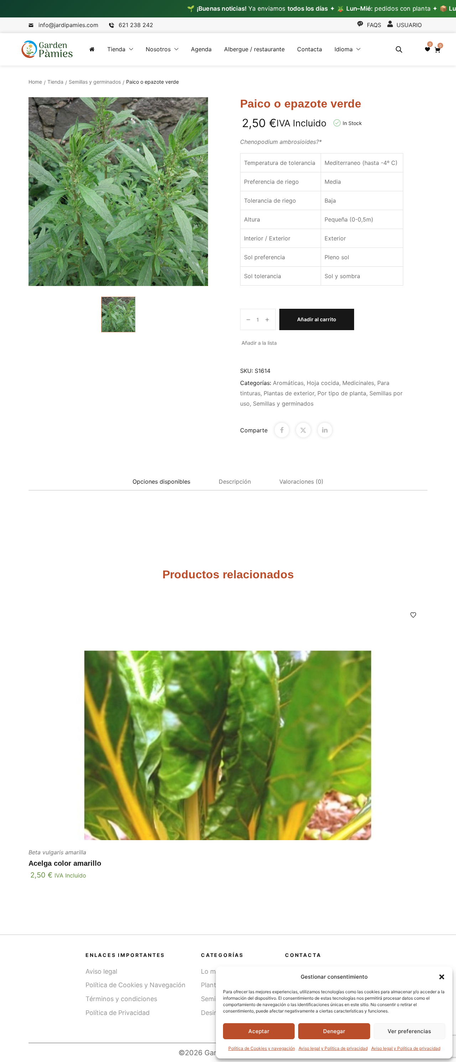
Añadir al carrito (316, 319)
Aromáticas (288, 382)
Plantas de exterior (289, 393)
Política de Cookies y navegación (261, 1048)
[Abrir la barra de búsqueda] (399, 49)
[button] (441, 976)
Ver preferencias (409, 1031)
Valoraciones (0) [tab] (301, 481)
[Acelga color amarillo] (228, 720)
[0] (427, 49)
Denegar (334, 1031)
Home (35, 82)
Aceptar (258, 1031)
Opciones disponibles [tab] (161, 481)
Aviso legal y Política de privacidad (333, 1048)
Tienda (55, 82)
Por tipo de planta (341, 393)
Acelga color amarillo (64, 863)
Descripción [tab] (235, 481)
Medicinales (358, 382)
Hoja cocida (323, 382)
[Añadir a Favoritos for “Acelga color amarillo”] (413, 615)
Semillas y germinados (95, 82)
